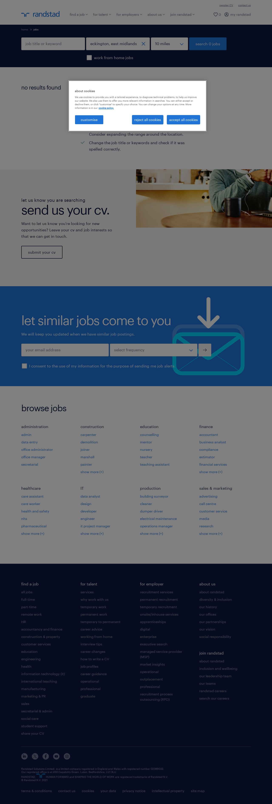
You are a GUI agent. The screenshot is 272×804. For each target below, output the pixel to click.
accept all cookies (183, 120)
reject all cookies (147, 120)
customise (89, 120)
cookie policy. (106, 108)
